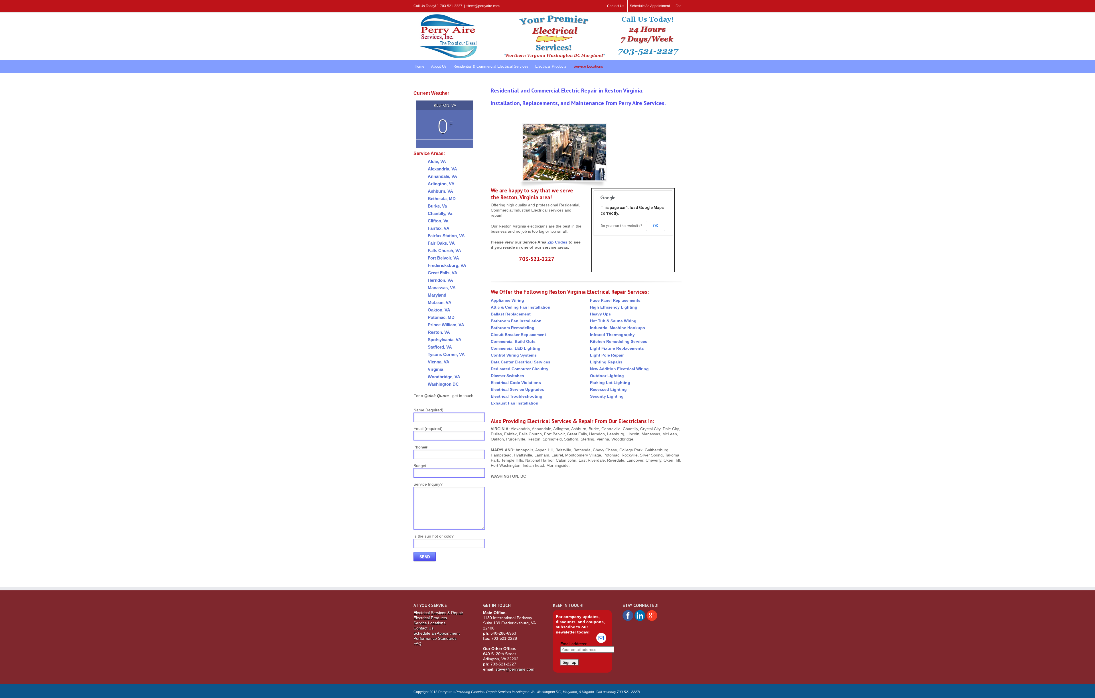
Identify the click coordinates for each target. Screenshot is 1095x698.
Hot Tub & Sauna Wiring (613, 321)
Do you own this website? (621, 226)
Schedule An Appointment (650, 6)
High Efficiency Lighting (613, 307)
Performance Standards (435, 638)
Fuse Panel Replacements (615, 300)
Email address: (573, 643)
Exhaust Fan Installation (514, 403)
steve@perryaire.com (483, 6)
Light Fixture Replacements (617, 348)
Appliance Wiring (507, 300)
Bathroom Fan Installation (516, 321)
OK (655, 226)
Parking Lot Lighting (610, 382)
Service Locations (429, 623)
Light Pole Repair (607, 355)
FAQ (417, 643)
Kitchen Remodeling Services (618, 341)
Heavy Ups (600, 314)
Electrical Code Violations (516, 382)
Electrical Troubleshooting (516, 396)
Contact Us (615, 6)
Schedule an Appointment (436, 633)
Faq (679, 6)
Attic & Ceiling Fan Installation (520, 307)
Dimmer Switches (507, 375)
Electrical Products (430, 617)
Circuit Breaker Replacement (518, 334)
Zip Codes (557, 242)
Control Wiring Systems (514, 355)
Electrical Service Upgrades (517, 389)
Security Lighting (607, 396)
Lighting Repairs (606, 362)
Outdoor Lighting (607, 375)
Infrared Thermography (612, 334)
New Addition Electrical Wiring (619, 369)
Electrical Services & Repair (438, 612)
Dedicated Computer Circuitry (519, 369)
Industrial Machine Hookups (617, 327)
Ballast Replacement (511, 314)
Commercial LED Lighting (515, 348)
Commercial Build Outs (513, 341)
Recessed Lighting (608, 389)
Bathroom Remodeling (512, 327)
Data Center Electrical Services (520, 362)
